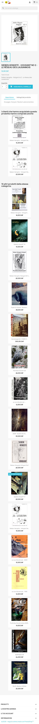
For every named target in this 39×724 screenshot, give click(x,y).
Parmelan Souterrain (19, 370)
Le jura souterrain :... (19, 402)
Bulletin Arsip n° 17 (19, 497)
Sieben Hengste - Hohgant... (19, 213)
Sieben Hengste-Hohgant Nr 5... (19, 276)
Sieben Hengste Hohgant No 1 (19, 465)
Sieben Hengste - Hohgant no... (19, 140)
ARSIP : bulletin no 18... (19, 434)
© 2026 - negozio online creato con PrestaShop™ (17, 722)
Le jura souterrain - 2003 (19, 560)
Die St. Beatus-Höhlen (19, 686)
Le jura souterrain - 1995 (19, 591)
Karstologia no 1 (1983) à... (19, 339)
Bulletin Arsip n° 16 (19, 244)
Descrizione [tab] (9, 97)
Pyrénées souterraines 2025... (19, 623)
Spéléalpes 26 (19, 654)
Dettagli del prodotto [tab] (24, 97)
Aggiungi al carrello (20, 87)
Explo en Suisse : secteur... (19, 307)
